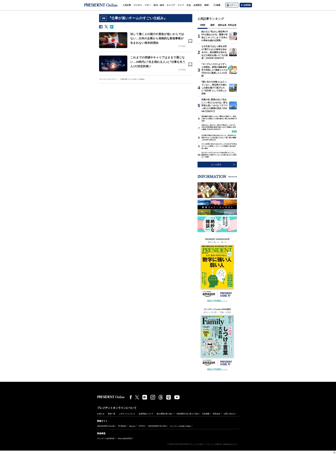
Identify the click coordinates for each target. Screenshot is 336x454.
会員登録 (247, 5)
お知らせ (100, 414)
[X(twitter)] (137, 397)
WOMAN (122, 426)
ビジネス (138, 5)
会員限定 (197, 5)
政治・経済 (159, 5)
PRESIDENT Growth (106, 426)
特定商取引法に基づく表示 (188, 414)
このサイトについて (127, 414)
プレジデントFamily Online (180, 426)
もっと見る (216, 164)
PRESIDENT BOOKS (157, 426)
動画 (206, 5)
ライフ (181, 5)
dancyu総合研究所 (125, 438)
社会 (189, 5)
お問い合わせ (229, 414)
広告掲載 (205, 414)
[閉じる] (334, 452)
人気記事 (127, 5)
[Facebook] (131, 397)
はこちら (217, 301)
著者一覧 (111, 414)
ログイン (233, 5)
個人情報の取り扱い (165, 414)
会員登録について (146, 414)
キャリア (171, 5)
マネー (148, 5)
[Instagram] (152, 397)
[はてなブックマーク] (144, 397)
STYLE (142, 426)
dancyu (132, 426)
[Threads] (161, 397)
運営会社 (216, 414)
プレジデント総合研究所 (105, 438)
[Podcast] (168, 397)
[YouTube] (177, 397)
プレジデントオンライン (107, 79)
